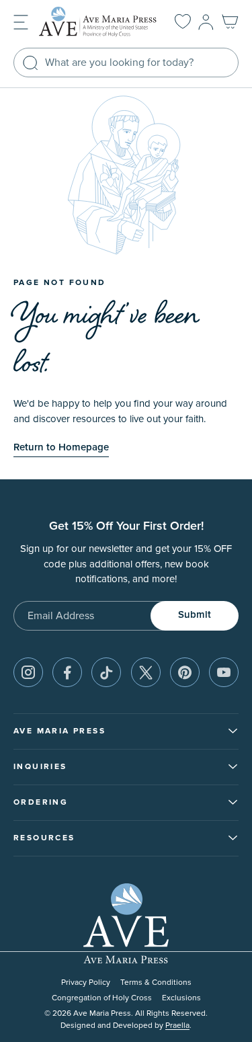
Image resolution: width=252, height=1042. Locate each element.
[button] (20, 21)
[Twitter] (146, 672)
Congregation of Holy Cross (102, 998)
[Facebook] (67, 672)
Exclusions (181, 998)
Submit (194, 614)
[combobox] (126, 62)
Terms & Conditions (156, 982)
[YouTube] (224, 672)
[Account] (206, 22)
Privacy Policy (85, 982)
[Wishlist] (183, 22)
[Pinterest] (185, 672)
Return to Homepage (61, 447)
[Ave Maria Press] (98, 22)
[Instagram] (28, 672)
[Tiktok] (106, 672)
